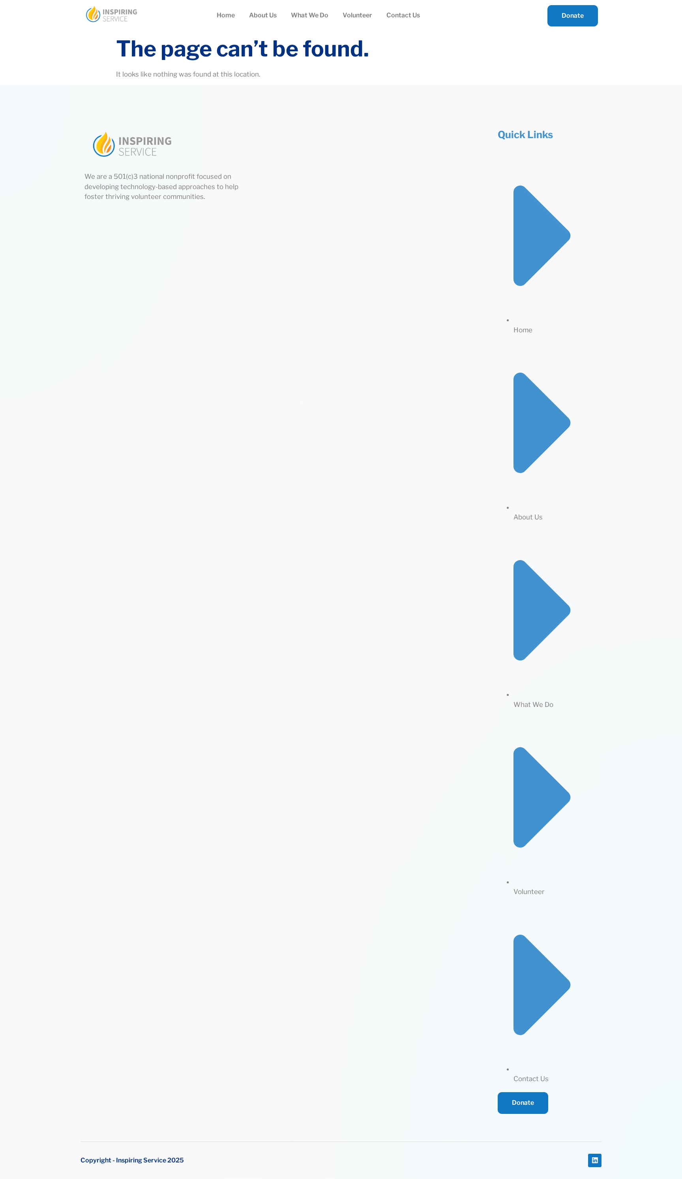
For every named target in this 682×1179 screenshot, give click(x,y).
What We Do (309, 15)
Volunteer (357, 15)
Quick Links (525, 135)
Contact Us (403, 15)
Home (226, 15)
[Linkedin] (594, 1160)
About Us (263, 15)
